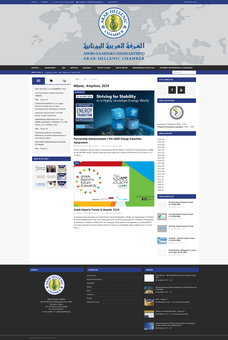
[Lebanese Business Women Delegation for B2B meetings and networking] (149, 290)
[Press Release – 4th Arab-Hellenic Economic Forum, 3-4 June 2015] (149, 278)
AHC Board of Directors (94, 279)
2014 (159, 171)
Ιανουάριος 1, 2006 (175, 207)
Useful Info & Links (93, 302)
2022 (159, 150)
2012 (159, 176)
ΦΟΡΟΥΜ (74, 68)
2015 (159, 169)
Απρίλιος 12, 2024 (82, 213)
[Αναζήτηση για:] (184, 72)
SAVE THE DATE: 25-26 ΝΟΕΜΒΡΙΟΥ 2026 (50, 89)
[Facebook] (172, 90)
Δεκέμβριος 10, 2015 (163, 314)
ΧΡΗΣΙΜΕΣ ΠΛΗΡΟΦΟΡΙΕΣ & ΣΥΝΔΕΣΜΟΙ (176, 68)
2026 (159, 139)
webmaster (94, 146)
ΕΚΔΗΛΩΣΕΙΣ (50, 68)
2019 (159, 158)
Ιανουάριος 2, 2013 (162, 292)
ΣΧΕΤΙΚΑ (34, 68)
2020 (159, 155)
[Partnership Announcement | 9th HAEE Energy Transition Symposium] (114, 113)
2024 (159, 145)
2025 (159, 142)
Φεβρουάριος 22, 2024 (163, 302)
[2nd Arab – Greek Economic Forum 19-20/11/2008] (162, 240)
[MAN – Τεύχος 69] (61, 168)
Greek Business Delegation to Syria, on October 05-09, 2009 (182, 251)
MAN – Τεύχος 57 (161, 299)
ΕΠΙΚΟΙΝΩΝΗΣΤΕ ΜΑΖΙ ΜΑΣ (144, 68)
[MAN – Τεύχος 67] (61, 184)
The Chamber (91, 276)
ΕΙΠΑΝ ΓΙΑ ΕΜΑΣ (104, 68)
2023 (159, 147)
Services (89, 298)
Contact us (90, 294)
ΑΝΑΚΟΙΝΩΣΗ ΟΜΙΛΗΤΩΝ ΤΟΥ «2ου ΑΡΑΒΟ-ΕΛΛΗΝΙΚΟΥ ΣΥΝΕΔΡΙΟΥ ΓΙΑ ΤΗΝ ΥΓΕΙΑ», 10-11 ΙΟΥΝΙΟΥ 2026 (51, 122)
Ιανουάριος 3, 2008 (175, 229)
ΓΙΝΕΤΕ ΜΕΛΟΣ (122, 68)
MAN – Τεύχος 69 (41, 100)
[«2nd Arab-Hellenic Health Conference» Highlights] (51, 168)
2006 (159, 190)
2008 (159, 187)
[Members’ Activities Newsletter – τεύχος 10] (149, 314)
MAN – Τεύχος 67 (41, 148)
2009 (159, 184)
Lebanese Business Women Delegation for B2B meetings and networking (176, 288)
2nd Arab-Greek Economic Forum (181, 226)
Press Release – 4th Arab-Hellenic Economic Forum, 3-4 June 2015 (176, 276)
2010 (159, 182)
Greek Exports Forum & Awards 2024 (96, 209)
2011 (159, 179)
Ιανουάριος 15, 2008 (176, 243)
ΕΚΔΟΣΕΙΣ (87, 68)
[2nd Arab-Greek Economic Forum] (162, 228)
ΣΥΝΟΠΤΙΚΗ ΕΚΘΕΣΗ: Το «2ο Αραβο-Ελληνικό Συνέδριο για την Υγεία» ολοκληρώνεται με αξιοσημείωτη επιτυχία (50, 106)
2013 (159, 174)
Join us (89, 291)
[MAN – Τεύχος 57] (149, 302)
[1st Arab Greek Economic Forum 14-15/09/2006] (162, 204)
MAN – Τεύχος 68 (41, 129)
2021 (159, 153)
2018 (159, 161)
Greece (89, 287)
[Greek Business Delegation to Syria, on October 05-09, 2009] (162, 252)
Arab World (90, 283)
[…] (80, 155)
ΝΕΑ (63, 68)
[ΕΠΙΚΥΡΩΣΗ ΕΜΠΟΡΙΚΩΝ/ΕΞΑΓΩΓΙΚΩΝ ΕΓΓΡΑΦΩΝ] (51, 184)
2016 (159, 166)
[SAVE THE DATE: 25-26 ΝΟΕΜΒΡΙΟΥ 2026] (40, 168)
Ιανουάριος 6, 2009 (175, 255)
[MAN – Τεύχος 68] (61, 176)
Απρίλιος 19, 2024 (82, 146)
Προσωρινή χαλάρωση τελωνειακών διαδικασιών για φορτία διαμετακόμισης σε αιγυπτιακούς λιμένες (50, 135)
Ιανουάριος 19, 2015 (163, 280)
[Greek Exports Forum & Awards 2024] (114, 184)
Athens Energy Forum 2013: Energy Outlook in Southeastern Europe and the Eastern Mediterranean (175, 324)
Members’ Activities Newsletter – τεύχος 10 (170, 311)
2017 (159, 163)
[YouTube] (181, 90)
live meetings (112, 2)
